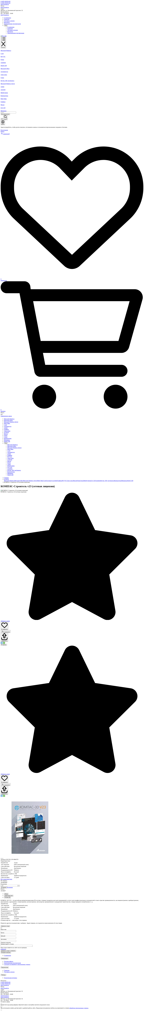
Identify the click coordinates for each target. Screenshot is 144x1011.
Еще (6, 25)
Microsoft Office (5, 68)
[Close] (1, 928)
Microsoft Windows (6, 50)
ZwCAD (3, 108)
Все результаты (5, 114)
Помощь (3, 975)
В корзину (3, 644)
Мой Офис (4, 98)
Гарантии (6, 19)
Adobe (2, 86)
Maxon (2, 105)
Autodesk (3, 62)
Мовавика (3, 111)
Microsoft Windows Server (8, 83)
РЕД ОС (3, 56)
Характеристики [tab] (9, 895)
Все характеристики (6, 879)
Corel (2, 53)
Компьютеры (4, 95)
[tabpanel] (72, 901)
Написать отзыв (5, 926)
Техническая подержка (10, 978)
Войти (2, 131)
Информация (4, 958)
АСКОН (3, 89)
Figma (2, 59)
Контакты (7, 22)
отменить (3, 949)
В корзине (10, 887)
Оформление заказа (6, 416)
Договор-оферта (8, 961)
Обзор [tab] (6, 894)
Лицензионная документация (12, 24)
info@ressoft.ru (5, 4)
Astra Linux (4, 74)
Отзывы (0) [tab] (7, 897)
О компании (7, 17)
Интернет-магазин (5, 952)
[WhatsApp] (4, 643)
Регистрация (4, 130)
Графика (3, 101)
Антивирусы (4, 71)
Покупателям (4, 967)
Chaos (2, 77)
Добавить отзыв (5, 621)
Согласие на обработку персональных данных (17, 964)
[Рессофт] (4, 36)
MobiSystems (4, 92)
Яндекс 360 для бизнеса (7, 80)
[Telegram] (2, 643)
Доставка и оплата (9, 21)
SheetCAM (4, 65)
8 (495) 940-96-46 (5, 1)
